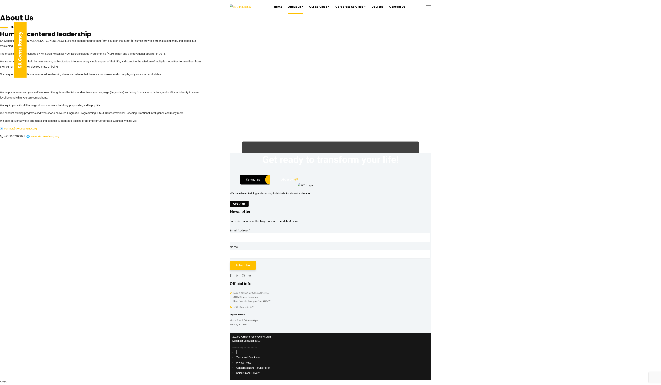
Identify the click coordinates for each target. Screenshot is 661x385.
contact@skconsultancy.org (20, 128)
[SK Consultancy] (240, 7)
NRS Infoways (250, 347)
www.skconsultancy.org (45, 136)
